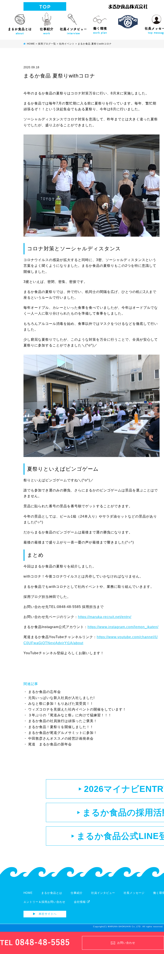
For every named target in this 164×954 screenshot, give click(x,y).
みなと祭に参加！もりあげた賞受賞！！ (61, 703)
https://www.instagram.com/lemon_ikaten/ (123, 627)
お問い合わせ (126, 942)
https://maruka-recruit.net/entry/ (104, 617)
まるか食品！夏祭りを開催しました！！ (61, 727)
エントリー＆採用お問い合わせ (44, 901)
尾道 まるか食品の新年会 (50, 744)
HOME (28, 892)
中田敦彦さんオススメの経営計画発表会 (61, 738)
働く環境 (99, 22)
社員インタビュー (73, 22)
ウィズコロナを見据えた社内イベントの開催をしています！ (77, 709)
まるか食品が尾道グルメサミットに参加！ (62, 733)
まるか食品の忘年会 (44, 692)
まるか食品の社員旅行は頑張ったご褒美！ (62, 721)
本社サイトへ (47, 913)
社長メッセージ (134, 892)
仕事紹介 (46, 22)
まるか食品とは (19, 22)
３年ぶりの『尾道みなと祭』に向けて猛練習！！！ (70, 715)
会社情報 (80, 901)
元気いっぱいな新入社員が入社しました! (61, 698)
